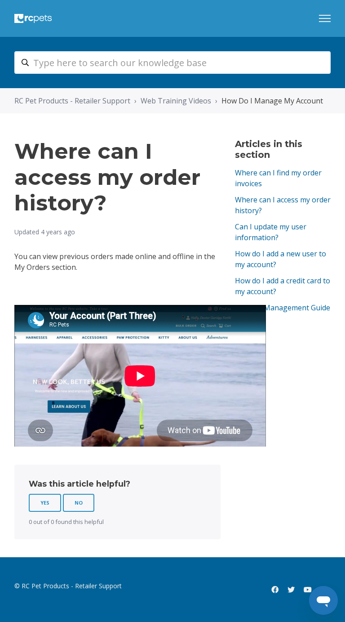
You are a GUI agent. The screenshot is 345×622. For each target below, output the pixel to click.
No (79, 502)
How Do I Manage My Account (272, 101)
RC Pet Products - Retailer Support (72, 101)
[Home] (33, 18)
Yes (44, 502)
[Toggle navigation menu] (324, 18)
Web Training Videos (176, 101)
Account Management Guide (282, 308)
